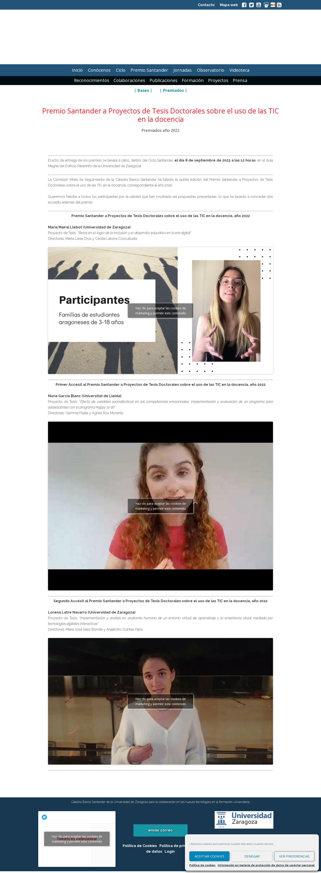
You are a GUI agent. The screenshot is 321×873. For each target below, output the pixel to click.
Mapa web (229, 5)
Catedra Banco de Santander (160, 37)
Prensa (240, 80)
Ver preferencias (294, 856)
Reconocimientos (91, 80)
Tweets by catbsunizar (77, 838)
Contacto (206, 5)
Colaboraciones (129, 80)
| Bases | (143, 90)
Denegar (252, 856)
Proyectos (218, 80)
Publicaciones (164, 80)
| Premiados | (173, 90)
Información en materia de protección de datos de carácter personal (266, 865)
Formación (193, 80)
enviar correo (160, 830)
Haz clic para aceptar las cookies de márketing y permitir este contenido (160, 310)
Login (170, 851)
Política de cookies (202, 865)
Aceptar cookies (209, 856)
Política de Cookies (140, 846)
